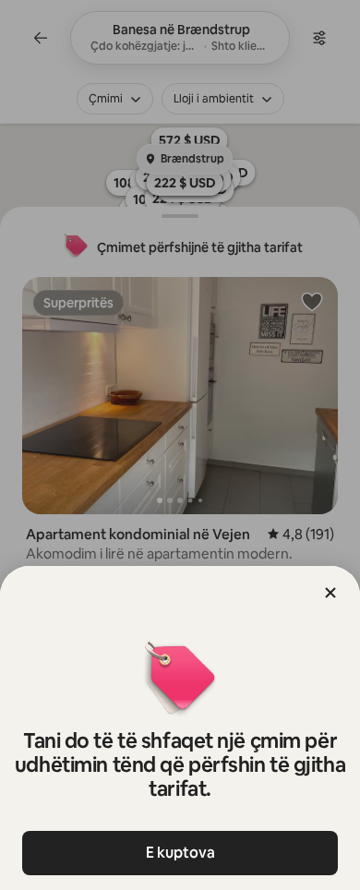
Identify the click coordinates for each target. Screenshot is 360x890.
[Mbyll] (330, 592)
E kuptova (180, 852)
